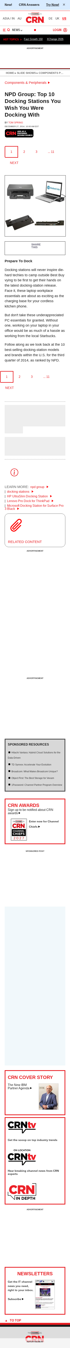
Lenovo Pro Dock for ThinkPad (28, 501)
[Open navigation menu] (6, 30)
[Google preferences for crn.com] (19, 133)
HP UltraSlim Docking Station (28, 496)
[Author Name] (14, 424)
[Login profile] (65, 30)
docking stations (18, 491)
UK (57, 18)
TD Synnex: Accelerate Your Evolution (31, 764)
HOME (10, 72)
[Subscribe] (45, 1308)
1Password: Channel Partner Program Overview (36, 785)
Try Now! (52, 4)
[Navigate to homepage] (35, 23)
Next (14, 163)
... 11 (51, 151)
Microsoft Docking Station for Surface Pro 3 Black (34, 507)
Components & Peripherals (25, 83)
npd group (37, 487)
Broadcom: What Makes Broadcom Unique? (34, 771)
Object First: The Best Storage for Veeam (32, 778)
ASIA (6, 18)
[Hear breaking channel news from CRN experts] (22, 1191)
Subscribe (14, 1299)
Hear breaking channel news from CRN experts (33, 1172)
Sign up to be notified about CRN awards (30, 811)
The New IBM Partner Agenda (18, 1086)
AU (19, 18)
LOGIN (57, 30)
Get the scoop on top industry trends (32, 1140)
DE (50, 18)
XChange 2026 (55, 39)
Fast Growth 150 (33, 39)
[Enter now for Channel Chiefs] (20, 839)
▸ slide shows (25, 72)
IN (13, 18)
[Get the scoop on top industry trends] (22, 1157)
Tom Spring (15, 122)
